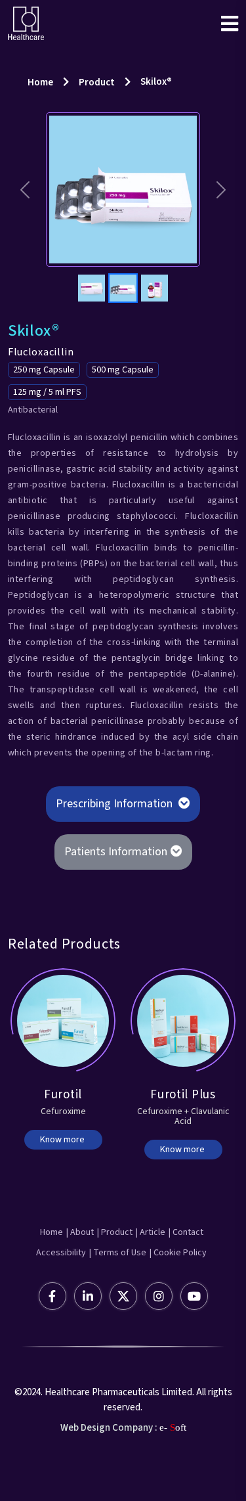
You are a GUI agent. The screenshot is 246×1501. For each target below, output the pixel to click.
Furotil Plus (182, 1095)
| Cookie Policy (178, 1252)
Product (97, 82)
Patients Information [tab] (115, 851)
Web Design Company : (108, 1428)
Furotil (63, 1095)
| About (80, 1232)
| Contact (186, 1232)
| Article (150, 1232)
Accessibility (61, 1252)
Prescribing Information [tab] (115, 803)
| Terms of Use (117, 1252)
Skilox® (156, 82)
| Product (115, 1232)
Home (40, 82)
